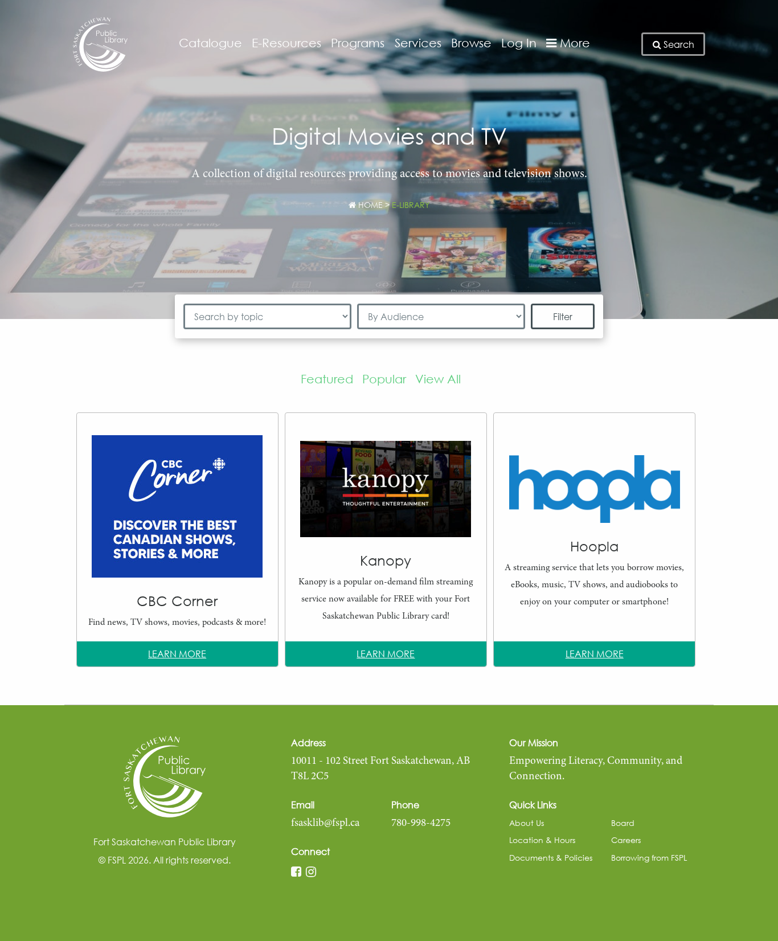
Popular (384, 379)
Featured (327, 379)
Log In (519, 43)
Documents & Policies (550, 857)
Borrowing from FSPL (649, 857)
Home (369, 204)
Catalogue (210, 43)
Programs (357, 43)
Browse (471, 43)
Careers (626, 839)
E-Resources (286, 43)
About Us (526, 822)
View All (438, 379)
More (573, 43)
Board (622, 822)
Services (418, 43)
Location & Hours (542, 839)
